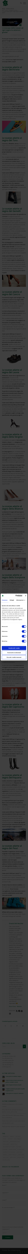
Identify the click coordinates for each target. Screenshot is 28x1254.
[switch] (24, 631)
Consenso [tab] (4, 600)
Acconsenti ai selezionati (14, 652)
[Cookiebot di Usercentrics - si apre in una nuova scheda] (16, 596)
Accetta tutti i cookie (14, 648)
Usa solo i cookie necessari (14, 657)
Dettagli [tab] (12, 600)
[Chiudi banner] (25, 595)
